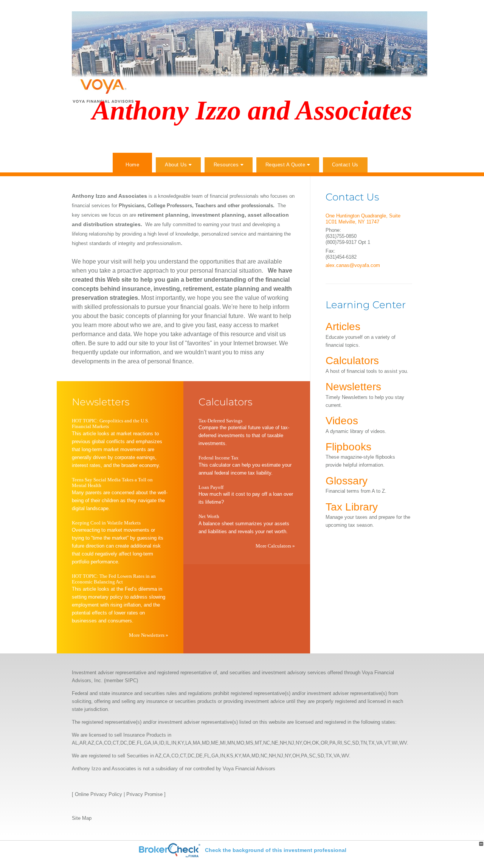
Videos (342, 421)
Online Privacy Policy (98, 794)
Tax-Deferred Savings (220, 421)
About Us (176, 165)
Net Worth (209, 516)
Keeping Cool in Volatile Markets (106, 523)
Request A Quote (285, 165)
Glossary (347, 481)
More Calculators (275, 546)
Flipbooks (348, 447)
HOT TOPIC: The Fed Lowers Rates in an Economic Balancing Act (114, 579)
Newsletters (100, 402)
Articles (343, 326)
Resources (226, 165)
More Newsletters (148, 635)
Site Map (82, 818)
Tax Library (352, 507)
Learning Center (366, 305)
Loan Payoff (211, 487)
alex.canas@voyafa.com (353, 265)
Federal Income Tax (219, 458)
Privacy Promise (144, 794)
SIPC (131, 680)
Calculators (225, 402)
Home (132, 165)
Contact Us (345, 165)
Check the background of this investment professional (275, 850)
